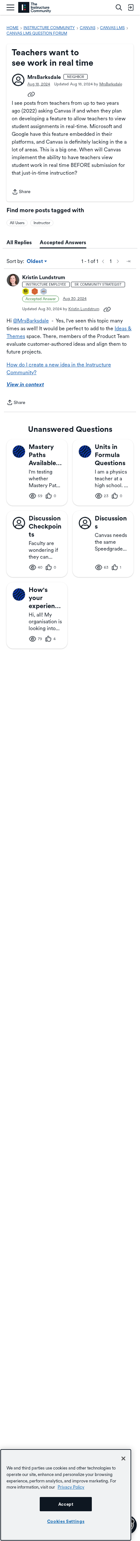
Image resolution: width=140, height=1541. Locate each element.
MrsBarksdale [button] (44, 77)
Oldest (35, 261)
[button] (18, 79)
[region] (66, 1495)
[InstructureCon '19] (44, 292)
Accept (66, 1504)
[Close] (123, 1458)
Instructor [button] (42, 223)
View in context (25, 384)
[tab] (19, 242)
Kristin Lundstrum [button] (43, 277)
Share (21, 192)
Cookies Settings (66, 1521)
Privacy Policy (71, 1487)
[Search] (119, 7)
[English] (34, 7)
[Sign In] (130, 7)
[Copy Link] (31, 94)
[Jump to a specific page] (128, 261)
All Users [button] (17, 223)
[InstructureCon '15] (26, 292)
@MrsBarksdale (31, 321)
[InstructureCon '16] (35, 292)
